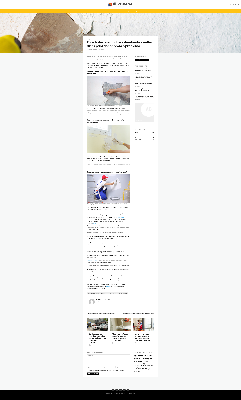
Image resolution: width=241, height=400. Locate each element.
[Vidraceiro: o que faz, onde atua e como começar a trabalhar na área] (143, 324)
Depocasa (108, 286)
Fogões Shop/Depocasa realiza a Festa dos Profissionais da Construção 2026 (144, 90)
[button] (238, 4)
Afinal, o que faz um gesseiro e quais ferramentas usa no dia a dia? (143, 83)
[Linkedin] (142, 60)
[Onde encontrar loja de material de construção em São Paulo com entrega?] (97, 324)
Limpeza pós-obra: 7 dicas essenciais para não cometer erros (101, 314)
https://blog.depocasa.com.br (101, 301)
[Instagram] (233, 4)
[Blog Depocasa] (120, 4)
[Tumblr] (148, 60)
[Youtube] (128, 390)
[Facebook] (231, 4)
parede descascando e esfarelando (96, 293)
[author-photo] (90, 345)
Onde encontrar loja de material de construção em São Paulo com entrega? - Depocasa (143, 365)
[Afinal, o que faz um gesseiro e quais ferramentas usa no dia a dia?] (120, 324)
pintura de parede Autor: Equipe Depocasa (117, 293)
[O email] (145, 60)
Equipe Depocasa (93, 49)
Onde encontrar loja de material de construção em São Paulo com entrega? (144, 70)
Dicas (88, 39)
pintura (95, 223)
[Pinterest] (124, 390)
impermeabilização (93, 260)
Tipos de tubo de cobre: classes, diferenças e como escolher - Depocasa (143, 357)
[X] (236, 4)
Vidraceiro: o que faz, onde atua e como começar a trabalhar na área (142, 337)
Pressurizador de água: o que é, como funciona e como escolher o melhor (143, 360)
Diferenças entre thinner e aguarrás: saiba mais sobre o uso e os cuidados (138, 314)
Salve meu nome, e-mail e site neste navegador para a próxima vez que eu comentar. (106, 370)
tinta (97, 238)
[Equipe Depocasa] (88, 50)
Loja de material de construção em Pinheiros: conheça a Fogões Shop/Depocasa (143, 369)
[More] (151, 60)
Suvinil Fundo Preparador (97, 246)
